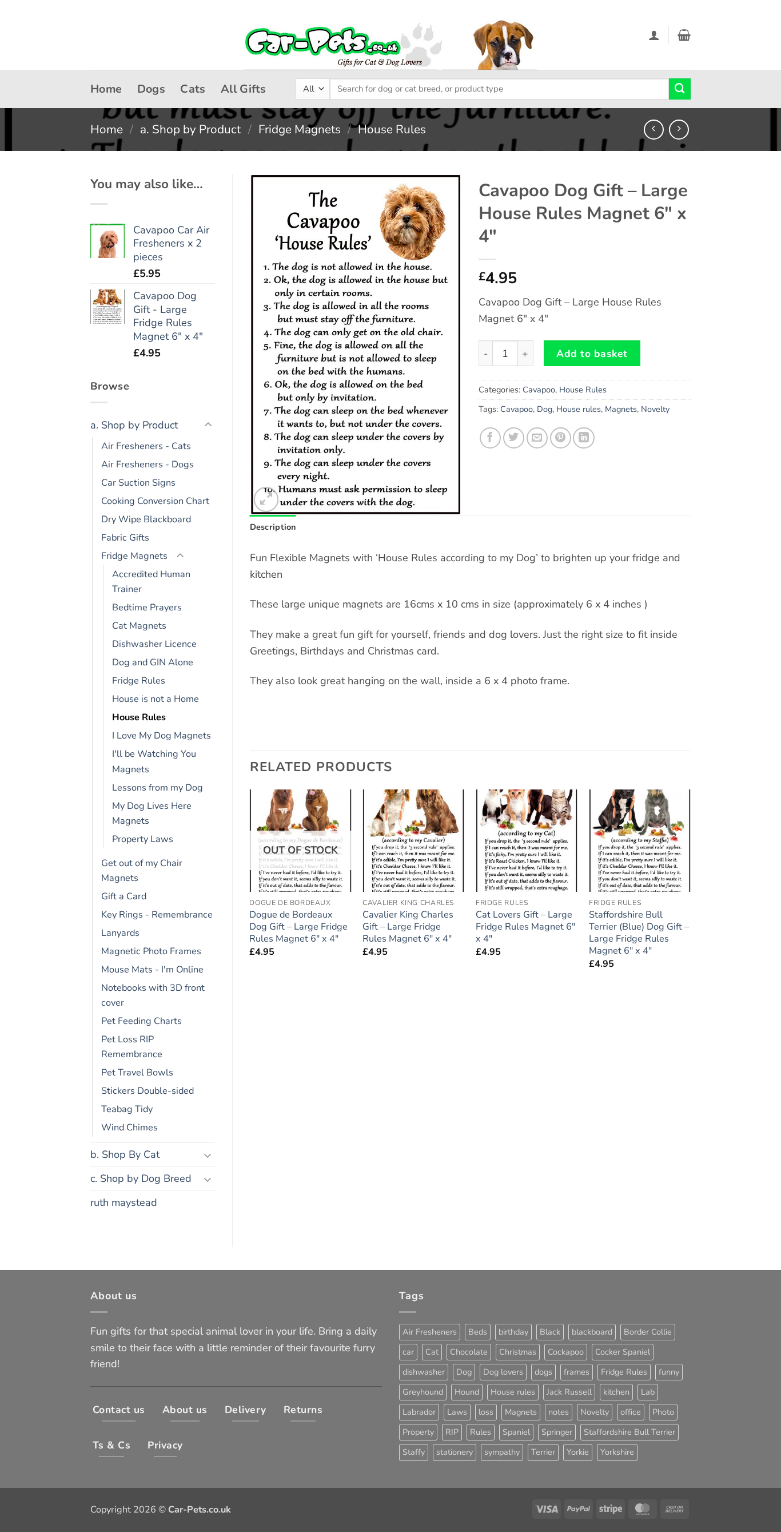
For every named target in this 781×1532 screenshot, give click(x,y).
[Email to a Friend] (537, 438)
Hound (467, 1392)
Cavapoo (539, 389)
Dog (544, 409)
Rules (480, 1432)
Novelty (655, 409)
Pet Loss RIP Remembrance (131, 1047)
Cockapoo (566, 1352)
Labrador (419, 1412)
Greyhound (423, 1392)
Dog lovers (503, 1372)
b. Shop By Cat (125, 1154)
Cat (432, 1352)
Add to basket (592, 353)
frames (576, 1372)
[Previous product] (679, 130)
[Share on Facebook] (490, 438)
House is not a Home (155, 699)
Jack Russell (569, 1392)
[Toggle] (208, 425)
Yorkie (578, 1452)
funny (669, 1372)
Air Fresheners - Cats (146, 446)
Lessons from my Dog (157, 787)
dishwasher (424, 1372)
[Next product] (654, 130)
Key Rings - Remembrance (157, 914)
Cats (193, 89)
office (630, 1412)
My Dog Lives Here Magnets (152, 813)
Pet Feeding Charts (141, 1021)
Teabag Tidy (127, 1109)
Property (418, 1432)
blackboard (592, 1331)
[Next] (690, 889)
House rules (578, 409)
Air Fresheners (430, 1331)
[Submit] (680, 89)
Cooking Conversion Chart (155, 501)
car (408, 1352)
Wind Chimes (129, 1127)
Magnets (621, 409)
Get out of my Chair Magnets (141, 870)
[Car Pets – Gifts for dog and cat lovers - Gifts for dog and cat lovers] (390, 35)
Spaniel (516, 1432)
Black (550, 1331)
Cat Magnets (139, 626)
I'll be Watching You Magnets (154, 761)
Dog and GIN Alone (152, 662)
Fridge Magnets (299, 129)
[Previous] (250, 889)
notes (558, 1412)
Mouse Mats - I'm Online (152, 969)
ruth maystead (123, 1202)
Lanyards (120, 933)
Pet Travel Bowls (137, 1072)
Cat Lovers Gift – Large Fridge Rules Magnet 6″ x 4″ (525, 927)
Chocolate (469, 1352)
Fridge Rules (138, 680)
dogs (543, 1372)
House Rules (392, 129)
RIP (452, 1432)
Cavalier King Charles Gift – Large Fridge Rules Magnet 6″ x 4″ (407, 927)
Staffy (414, 1452)
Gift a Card (123, 896)
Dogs (151, 89)
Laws (457, 1412)
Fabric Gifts (125, 537)
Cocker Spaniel (622, 1352)
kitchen (616, 1392)
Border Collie (648, 1331)
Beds (477, 1331)
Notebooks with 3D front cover (153, 995)
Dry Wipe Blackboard (146, 519)
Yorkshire (617, 1452)
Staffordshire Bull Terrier (629, 1432)
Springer (556, 1432)
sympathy (502, 1452)
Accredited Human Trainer (151, 582)
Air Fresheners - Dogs (147, 464)
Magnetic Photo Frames (151, 951)
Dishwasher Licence (154, 644)
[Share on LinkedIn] (583, 438)
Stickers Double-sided (147, 1091)
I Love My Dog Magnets (161, 735)
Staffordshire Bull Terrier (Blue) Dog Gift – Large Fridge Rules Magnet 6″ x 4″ (639, 933)
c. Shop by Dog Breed (141, 1178)
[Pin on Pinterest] (560, 438)
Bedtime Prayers (147, 607)
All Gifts (243, 89)
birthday (513, 1331)
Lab (648, 1392)
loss (486, 1412)
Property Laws (142, 839)
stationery (454, 1452)
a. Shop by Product (190, 129)
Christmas (517, 1352)
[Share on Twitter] (513, 438)
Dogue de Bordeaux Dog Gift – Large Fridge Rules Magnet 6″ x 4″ (298, 927)
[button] (654, 34)
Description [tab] (273, 527)
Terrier (543, 1452)
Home (106, 89)
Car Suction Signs (138, 483)
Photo (663, 1412)
